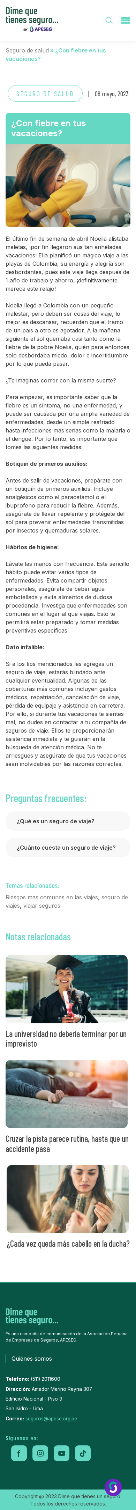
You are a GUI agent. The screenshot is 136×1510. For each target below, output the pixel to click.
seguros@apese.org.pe (51, 1418)
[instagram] (40, 1453)
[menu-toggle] (125, 20)
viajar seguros (41, 905)
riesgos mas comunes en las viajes (52, 897)
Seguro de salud (27, 50)
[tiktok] (83, 1453)
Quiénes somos (32, 1358)
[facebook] (19, 1453)
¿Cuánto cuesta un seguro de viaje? (66, 847)
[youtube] (61, 1453)
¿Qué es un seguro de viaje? (56, 821)
